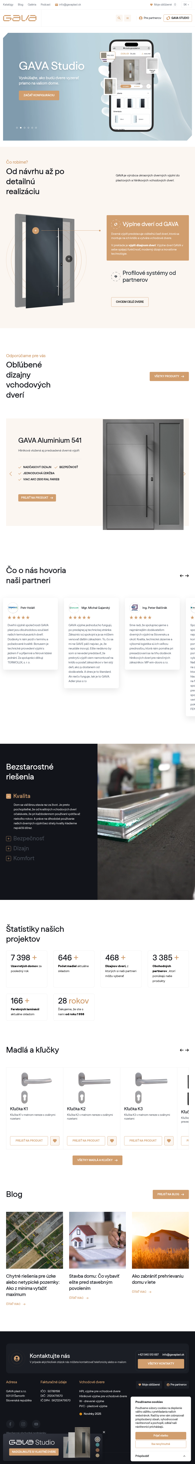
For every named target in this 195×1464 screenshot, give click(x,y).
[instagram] (23, 1424)
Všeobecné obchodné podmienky (26, 1433)
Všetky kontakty (161, 1363)
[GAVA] (20, 18)
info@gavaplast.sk (70, 4)
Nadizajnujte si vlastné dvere (34, 1452)
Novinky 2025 (92, 1413)
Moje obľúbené (165, 4)
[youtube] (36, 1424)
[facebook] (10, 1424)
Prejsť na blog (168, 1194)
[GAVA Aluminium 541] (129, 472)
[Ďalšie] (184, 474)
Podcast (45, 4)
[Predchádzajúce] (11, 474)
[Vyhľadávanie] (119, 18)
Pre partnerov (152, 18)
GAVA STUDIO (180, 18)
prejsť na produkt (34, 498)
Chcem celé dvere (130, 301)
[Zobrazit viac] (35, 230)
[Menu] (127, 18)
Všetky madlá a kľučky (95, 1160)
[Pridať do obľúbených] (54, 1140)
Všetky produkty (166, 376)
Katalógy (8, 4)
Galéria (32, 4)
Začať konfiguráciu (39, 95)
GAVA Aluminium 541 (50, 440)
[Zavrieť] (104, 1432)
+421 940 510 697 (148, 1354)
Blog (20, 4)
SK (185, 4)
